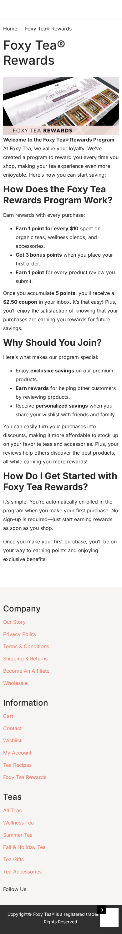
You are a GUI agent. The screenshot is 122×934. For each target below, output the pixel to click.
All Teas (12, 810)
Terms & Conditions (26, 646)
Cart (8, 716)
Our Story (14, 622)
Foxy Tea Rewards (24, 777)
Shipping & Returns (25, 658)
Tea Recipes (17, 765)
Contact (12, 728)
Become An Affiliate (26, 671)
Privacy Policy (20, 634)
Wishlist (12, 740)
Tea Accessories (22, 871)
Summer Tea (18, 835)
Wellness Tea (18, 822)
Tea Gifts (13, 859)
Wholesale (15, 683)
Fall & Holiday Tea (24, 847)
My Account (17, 753)
